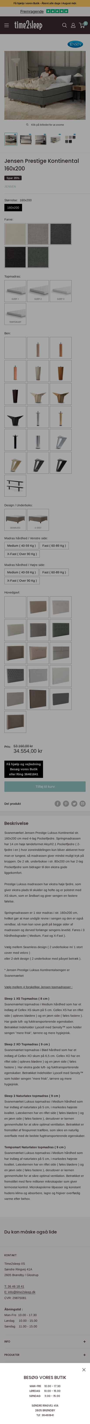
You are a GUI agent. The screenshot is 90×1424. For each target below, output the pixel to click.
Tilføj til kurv (45, 786)
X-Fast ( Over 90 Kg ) (22, 554)
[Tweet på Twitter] (74, 804)
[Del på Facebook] (58, 804)
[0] (82, 25)
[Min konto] (73, 25)
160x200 (13, 207)
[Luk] (84, 1369)
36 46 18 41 (16, 1286)
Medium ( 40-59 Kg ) (21, 545)
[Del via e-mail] (83, 804)
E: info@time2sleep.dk (19, 1292)
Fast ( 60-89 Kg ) (54, 545)
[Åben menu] (6, 25)
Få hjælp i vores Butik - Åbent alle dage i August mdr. (45, 3)
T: (6, 1286)
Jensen (10, 186)
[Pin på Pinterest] (66, 804)
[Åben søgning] (64, 25)
